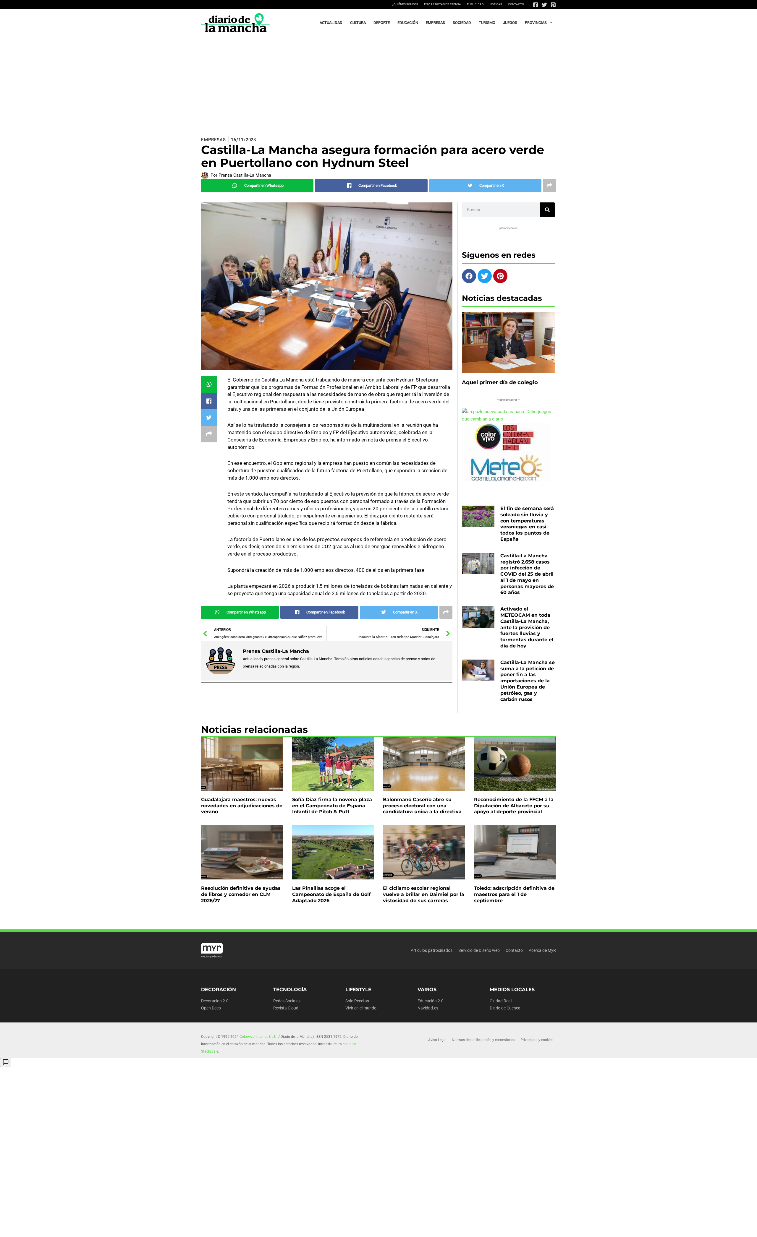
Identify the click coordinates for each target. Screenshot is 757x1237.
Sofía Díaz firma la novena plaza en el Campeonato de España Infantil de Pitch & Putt (332, 806)
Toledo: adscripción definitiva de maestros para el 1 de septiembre (514, 894)
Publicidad (475, 4)
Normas (496, 4)
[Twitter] (544, 4)
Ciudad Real (501, 1001)
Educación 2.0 (431, 1001)
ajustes (387, 1230)
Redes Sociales (286, 1001)
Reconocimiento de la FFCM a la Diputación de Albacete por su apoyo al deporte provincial (514, 806)
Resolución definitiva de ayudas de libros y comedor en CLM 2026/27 (241, 894)
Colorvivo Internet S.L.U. (258, 1037)
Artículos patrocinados (431, 950)
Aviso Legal (437, 1040)
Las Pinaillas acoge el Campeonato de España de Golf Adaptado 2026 (331, 894)
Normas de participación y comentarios (483, 1040)
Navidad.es (428, 1008)
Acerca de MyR (542, 950)
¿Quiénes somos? (405, 4)
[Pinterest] (553, 4)
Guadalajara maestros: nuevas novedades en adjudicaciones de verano (241, 806)
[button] (549, 23)
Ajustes (510, 1227)
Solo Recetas (357, 1001)
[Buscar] (547, 209)
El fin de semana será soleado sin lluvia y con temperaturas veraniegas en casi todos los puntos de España (527, 524)
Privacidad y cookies (536, 1040)
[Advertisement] (378, 81)
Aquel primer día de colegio (500, 382)
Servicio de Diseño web (479, 950)
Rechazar (473, 1227)
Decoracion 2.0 (215, 1001)
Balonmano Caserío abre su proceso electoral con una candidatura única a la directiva (422, 806)
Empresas (213, 139)
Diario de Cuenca (505, 1008)
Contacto (516, 4)
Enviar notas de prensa (442, 4)
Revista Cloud (285, 1008)
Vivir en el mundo (360, 1008)
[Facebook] (535, 4)
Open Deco (211, 1008)
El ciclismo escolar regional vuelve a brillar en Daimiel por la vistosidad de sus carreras (423, 894)
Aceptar (436, 1227)
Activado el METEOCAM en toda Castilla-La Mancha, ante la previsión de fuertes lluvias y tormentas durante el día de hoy (526, 627)
